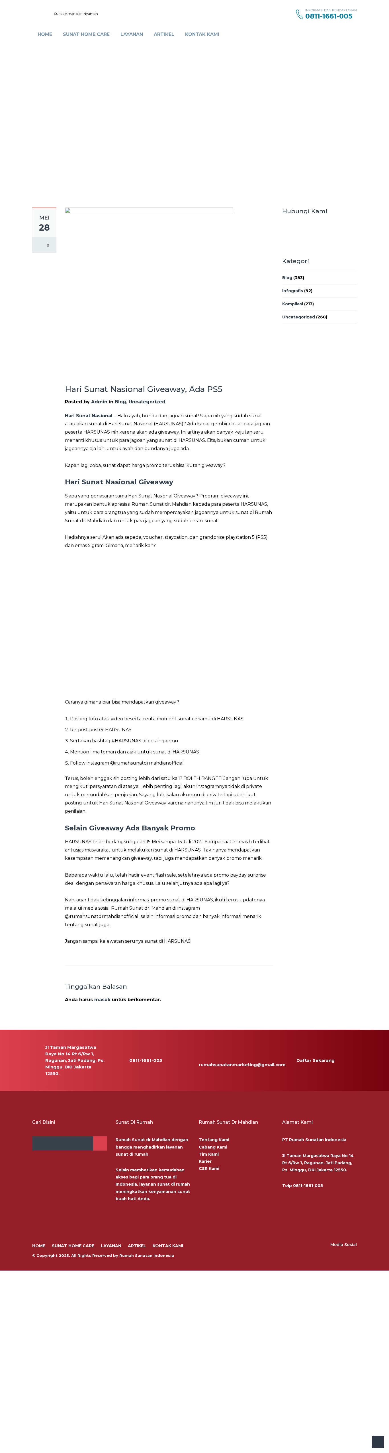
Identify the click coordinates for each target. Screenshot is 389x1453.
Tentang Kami (214, 1139)
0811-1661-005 (308, 1185)
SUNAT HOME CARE (86, 34)
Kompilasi (292, 303)
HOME (45, 34)
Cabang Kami (213, 1147)
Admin (99, 402)
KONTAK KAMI (202, 34)
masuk (102, 999)
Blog (120, 402)
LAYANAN (131, 34)
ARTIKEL (164, 34)
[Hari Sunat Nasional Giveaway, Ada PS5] (149, 291)
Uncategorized (147, 402)
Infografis (292, 290)
